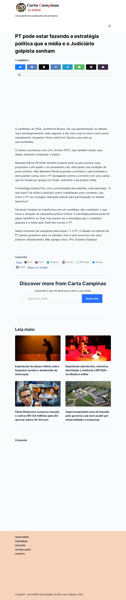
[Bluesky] (20, 67)
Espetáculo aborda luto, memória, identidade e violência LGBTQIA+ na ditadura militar (86, 370)
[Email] (103, 67)
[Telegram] (67, 67)
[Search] (109, 26)
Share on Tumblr (37, 267)
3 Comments (22, 60)
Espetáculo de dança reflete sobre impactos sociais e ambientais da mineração (37, 370)
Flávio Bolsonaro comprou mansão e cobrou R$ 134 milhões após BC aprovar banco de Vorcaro (37, 415)
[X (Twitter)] (44, 67)
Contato (20, 554)
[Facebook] (32, 67)
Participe (20, 545)
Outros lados (23, 549)
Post (19, 262)
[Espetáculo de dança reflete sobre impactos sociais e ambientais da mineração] (38, 348)
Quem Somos (22, 537)
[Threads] (91, 67)
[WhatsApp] (79, 67)
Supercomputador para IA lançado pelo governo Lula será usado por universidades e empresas (87, 415)
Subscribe (92, 298)
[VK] (56, 67)
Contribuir (21, 541)
